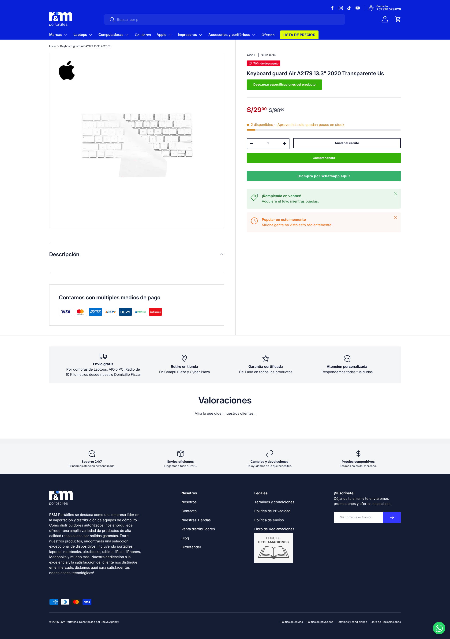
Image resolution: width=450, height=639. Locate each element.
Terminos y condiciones (274, 502)
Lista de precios (299, 35)
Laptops (80, 34)
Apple (161, 34)
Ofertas (268, 35)
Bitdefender (191, 547)
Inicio (52, 46)
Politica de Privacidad (272, 511)
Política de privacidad (320, 622)
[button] (398, 19)
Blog (185, 538)
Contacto (189, 511)
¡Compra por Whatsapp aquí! (323, 176)
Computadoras (110, 34)
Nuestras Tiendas (196, 520)
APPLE (251, 55)
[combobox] (224, 19)
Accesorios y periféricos (229, 34)
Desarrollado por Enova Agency (99, 622)
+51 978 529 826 (388, 9)
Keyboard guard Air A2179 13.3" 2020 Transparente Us (86, 46)
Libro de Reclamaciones (386, 622)
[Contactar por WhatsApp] (439, 628)
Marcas (55, 34)
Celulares (143, 35)
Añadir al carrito (347, 143)
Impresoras (187, 34)
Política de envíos (269, 520)
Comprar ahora (324, 158)
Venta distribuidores (198, 529)
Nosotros (189, 502)
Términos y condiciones (352, 622)
